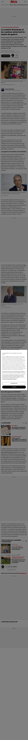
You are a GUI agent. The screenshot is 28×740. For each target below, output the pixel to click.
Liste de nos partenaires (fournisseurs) (9, 379)
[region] (14, 370)
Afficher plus (14, 383)
